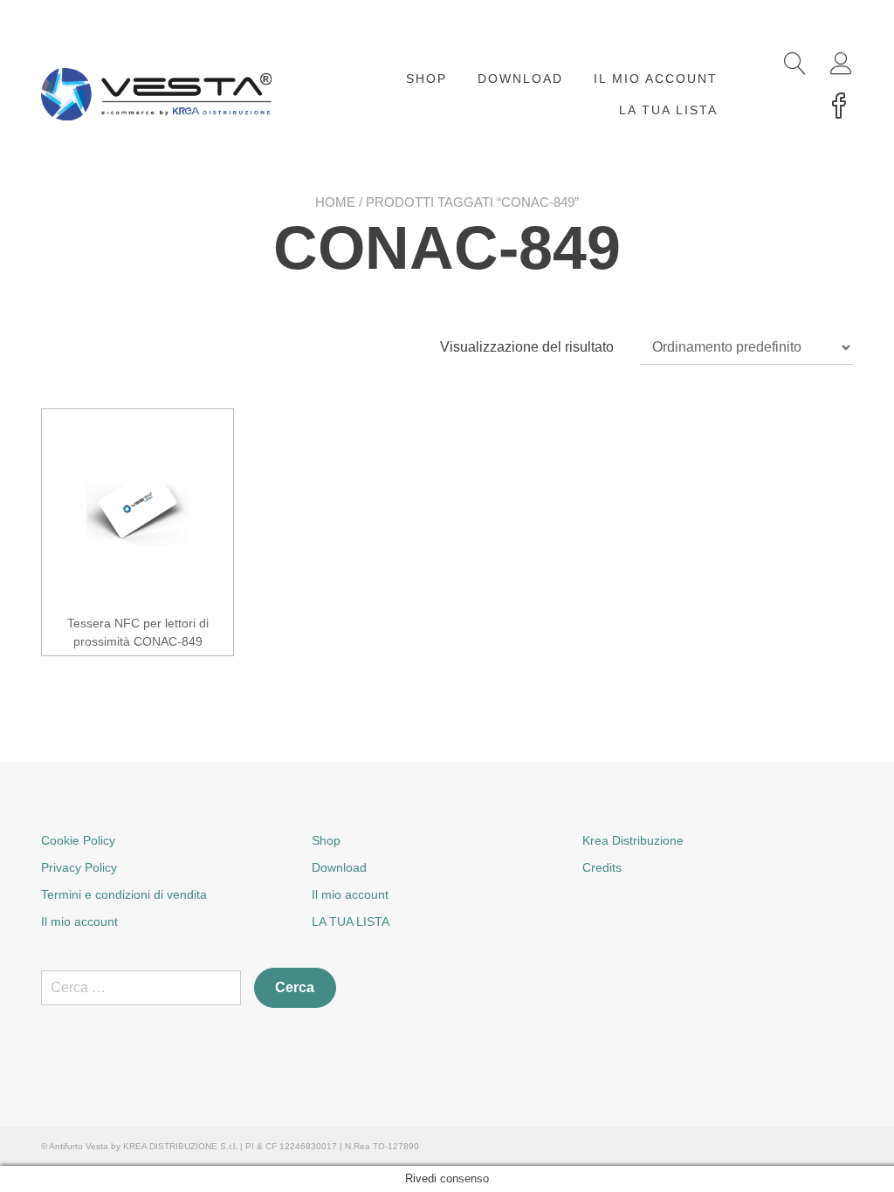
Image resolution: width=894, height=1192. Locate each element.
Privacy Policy (79, 867)
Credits (602, 867)
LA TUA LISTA (668, 110)
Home (335, 202)
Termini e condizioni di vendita (124, 894)
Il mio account (656, 79)
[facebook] (839, 107)
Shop (426, 79)
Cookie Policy (78, 840)
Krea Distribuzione (633, 840)
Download (520, 79)
